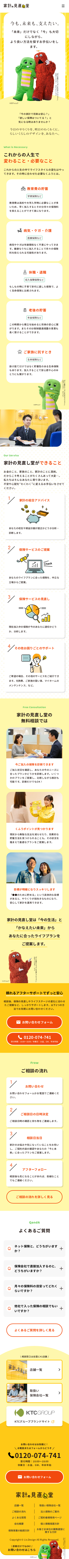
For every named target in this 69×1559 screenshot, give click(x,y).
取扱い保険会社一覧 (49, 1505)
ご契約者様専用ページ (50, 1517)
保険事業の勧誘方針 (18, 1530)
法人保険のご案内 (50, 1511)
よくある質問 (19, 1517)
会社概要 (19, 1523)
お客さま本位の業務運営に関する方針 (51, 1530)
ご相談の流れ (19, 1511)
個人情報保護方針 (50, 1523)
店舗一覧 (19, 1505)
